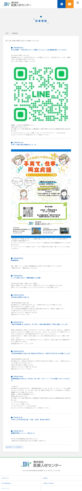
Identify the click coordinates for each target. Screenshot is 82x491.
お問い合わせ (5, 478)
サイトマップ (5, 488)
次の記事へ (19, 447)
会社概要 (45, 478)
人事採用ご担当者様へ (49, 483)
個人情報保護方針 (6, 483)
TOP (7, 33)
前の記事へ (9, 447)
